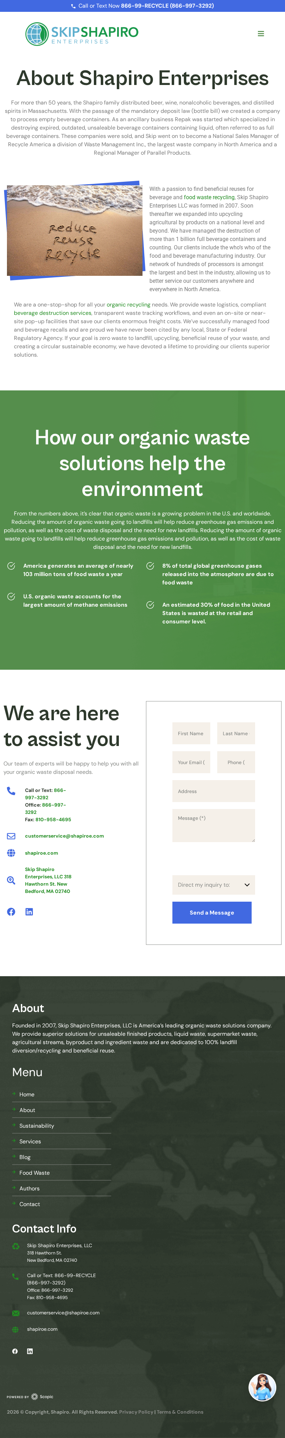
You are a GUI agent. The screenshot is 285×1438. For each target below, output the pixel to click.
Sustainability (36, 1125)
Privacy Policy (136, 1412)
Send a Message (212, 912)
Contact (29, 1204)
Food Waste (34, 1172)
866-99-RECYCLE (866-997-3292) (167, 5)
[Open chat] (262, 1387)
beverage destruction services (52, 313)
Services (30, 1141)
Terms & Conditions (180, 1412)
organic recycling (128, 304)
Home (26, 1094)
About (27, 1110)
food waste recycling (209, 197)
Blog (25, 1157)
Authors (29, 1188)
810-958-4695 (53, 819)
